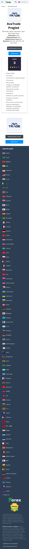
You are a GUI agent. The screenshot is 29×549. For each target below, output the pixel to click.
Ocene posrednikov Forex (10, 546)
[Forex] (14, 501)
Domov (3, 6)
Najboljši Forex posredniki (10, 543)
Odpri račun (14, 53)
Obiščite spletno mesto (14, 48)
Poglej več (6, 495)
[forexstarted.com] (7, 2)
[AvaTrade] (14, 132)
